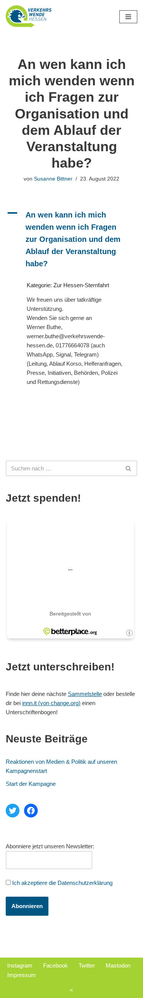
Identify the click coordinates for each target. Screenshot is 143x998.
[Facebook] (31, 810)
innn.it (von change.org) (51, 703)
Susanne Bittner (53, 179)
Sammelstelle (85, 694)
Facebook (55, 965)
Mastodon (118, 965)
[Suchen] (128, 468)
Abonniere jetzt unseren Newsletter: (50, 846)
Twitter (87, 965)
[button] (71, 239)
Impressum (21, 975)
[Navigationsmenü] (128, 16)
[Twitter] (12, 810)
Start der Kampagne (31, 783)
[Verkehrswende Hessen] (28, 16)
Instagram (19, 965)
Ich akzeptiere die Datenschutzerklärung (62, 883)
